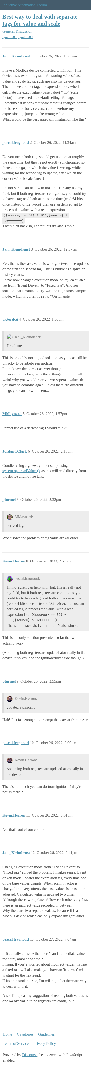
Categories (25, 1034)
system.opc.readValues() (21, 471)
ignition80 (25, 37)
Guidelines (46, 1034)
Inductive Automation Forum (24, 5)
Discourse (29, 1055)
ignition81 (9, 37)
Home (7, 1034)
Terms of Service (16, 1043)
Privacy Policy (44, 1043)
